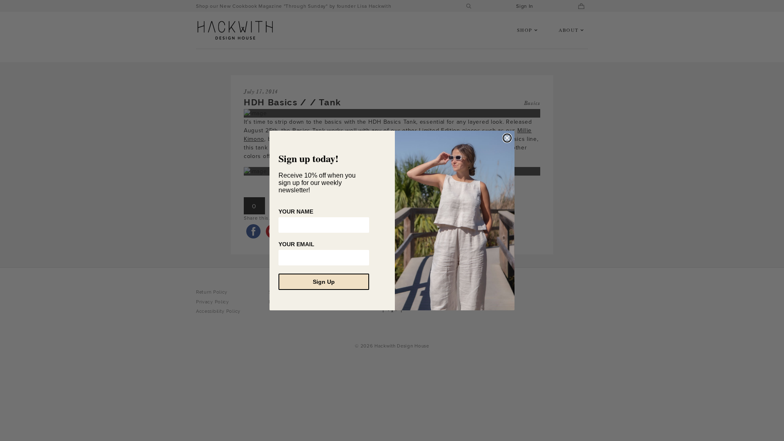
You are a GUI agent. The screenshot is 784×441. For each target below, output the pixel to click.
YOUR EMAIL (296, 244)
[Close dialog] (507, 138)
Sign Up (324, 281)
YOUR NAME (295, 211)
